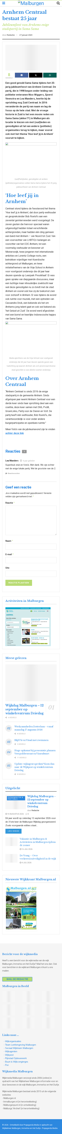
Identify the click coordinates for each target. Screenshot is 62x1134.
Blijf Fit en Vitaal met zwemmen (31, 740)
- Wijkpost (9, 1055)
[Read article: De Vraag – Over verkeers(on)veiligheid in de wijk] (11, 858)
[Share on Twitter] (35, 75)
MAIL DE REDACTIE (17, 979)
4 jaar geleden (29, 461)
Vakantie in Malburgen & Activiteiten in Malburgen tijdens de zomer (38, 842)
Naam (9, 540)
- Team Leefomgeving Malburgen (20, 1044)
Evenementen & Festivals (15, 798)
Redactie (11, 35)
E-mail (9, 554)
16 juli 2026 (27, 849)
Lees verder (15, 831)
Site (7, 568)
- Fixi (6, 1065)
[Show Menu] (3, 3)
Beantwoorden (14, 473)
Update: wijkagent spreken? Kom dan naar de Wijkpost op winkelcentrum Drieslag (34, 767)
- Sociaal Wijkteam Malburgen (18, 1048)
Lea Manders (12, 460)
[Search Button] (58, 3)
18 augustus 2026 (15, 814)
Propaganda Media (49, 1128)
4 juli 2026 (26, 863)
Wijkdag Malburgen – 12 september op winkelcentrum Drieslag (24, 709)
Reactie (10, 502)
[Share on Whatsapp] (50, 75)
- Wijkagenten (10, 1051)
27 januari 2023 (25, 35)
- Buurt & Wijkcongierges (16, 1061)
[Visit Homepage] (31, 3)
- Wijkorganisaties (12, 1041)
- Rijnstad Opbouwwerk (15, 1058)
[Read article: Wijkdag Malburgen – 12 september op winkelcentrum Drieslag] (31, 682)
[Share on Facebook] (21, 75)
